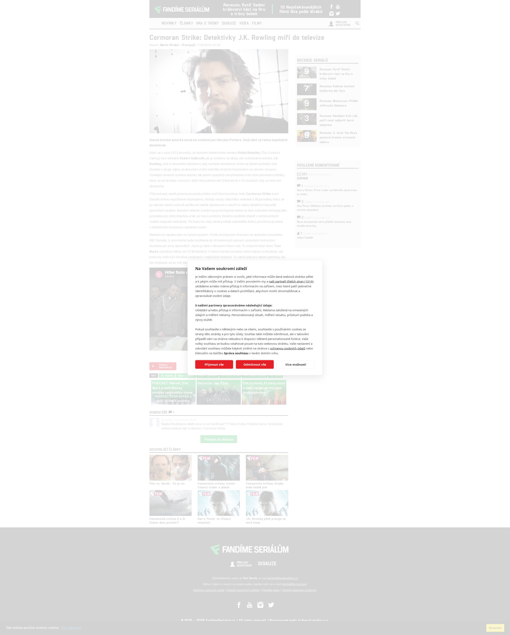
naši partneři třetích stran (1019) (291, 281)
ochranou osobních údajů (287, 348)
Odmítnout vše (254, 364)
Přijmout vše (214, 364)
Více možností (295, 364)
